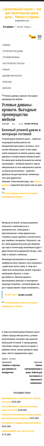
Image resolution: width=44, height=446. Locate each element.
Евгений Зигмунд (31, 124)
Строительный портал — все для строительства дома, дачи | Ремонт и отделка (22, 13)
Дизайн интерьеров (12, 75)
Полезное (7, 81)
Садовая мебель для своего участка (18, 430)
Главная (6, 44)
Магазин (6, 87)
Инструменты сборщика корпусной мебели (21, 422)
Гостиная (12, 359)
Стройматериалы (10, 57)
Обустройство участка (13, 63)
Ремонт (6, 69)
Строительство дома (12, 51)
